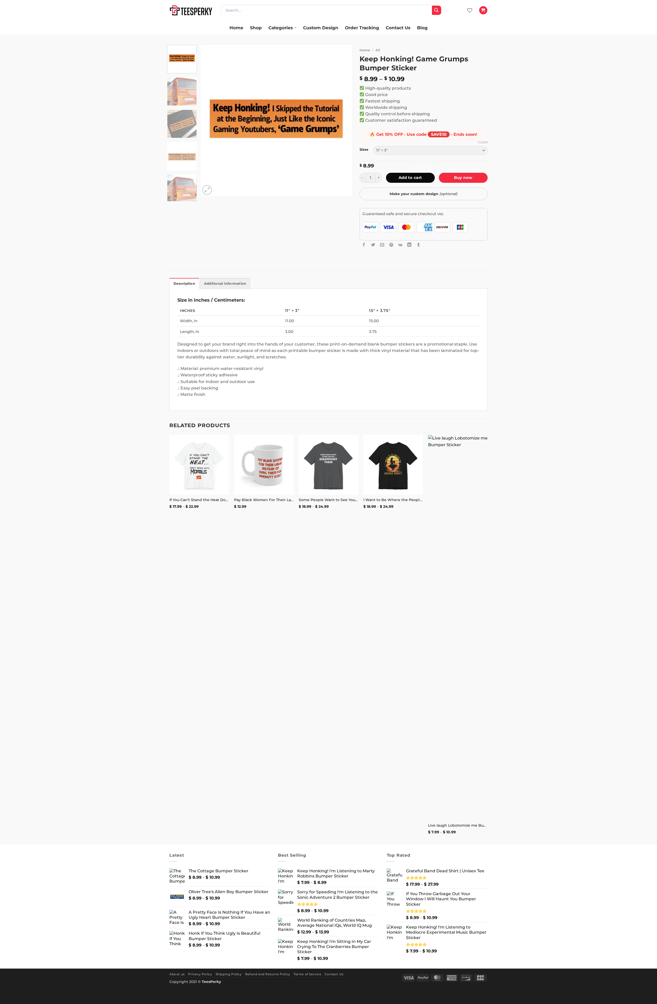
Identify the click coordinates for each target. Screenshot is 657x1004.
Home (236, 27)
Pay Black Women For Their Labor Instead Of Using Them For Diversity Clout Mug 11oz (264, 500)
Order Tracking (362, 27)
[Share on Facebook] (364, 245)
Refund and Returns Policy (267, 974)
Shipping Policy (229, 974)
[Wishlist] (469, 10)
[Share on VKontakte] (400, 245)
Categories (280, 27)
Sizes (364, 149)
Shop (256, 27)
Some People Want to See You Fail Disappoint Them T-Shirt (328, 500)
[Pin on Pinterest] (391, 245)
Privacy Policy (200, 974)
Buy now (463, 177)
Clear (483, 142)
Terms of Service (307, 974)
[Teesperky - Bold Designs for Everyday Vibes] (191, 10)
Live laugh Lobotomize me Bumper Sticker (458, 825)
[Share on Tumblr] (418, 245)
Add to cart (410, 177)
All (377, 50)
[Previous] (210, 121)
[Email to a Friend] (382, 245)
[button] (483, 10)
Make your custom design (423, 194)
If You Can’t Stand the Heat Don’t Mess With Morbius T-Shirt (199, 500)
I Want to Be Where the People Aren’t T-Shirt (393, 500)
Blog (422, 27)
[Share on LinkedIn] (409, 245)
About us (177, 974)
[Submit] (436, 10)
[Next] (342, 121)
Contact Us (398, 27)
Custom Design (320, 27)
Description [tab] (184, 283)
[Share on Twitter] (373, 245)
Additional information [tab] (225, 283)
